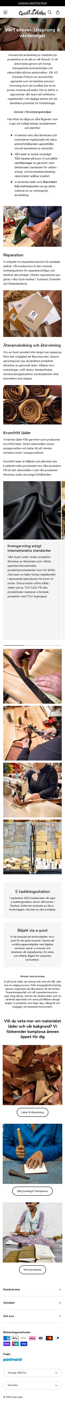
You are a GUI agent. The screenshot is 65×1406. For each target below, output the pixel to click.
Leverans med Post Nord (32, 3)
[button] (58, 12)
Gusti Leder (17, 1397)
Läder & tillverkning (32, 1112)
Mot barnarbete (32, 1269)
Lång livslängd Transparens (32, 1191)
